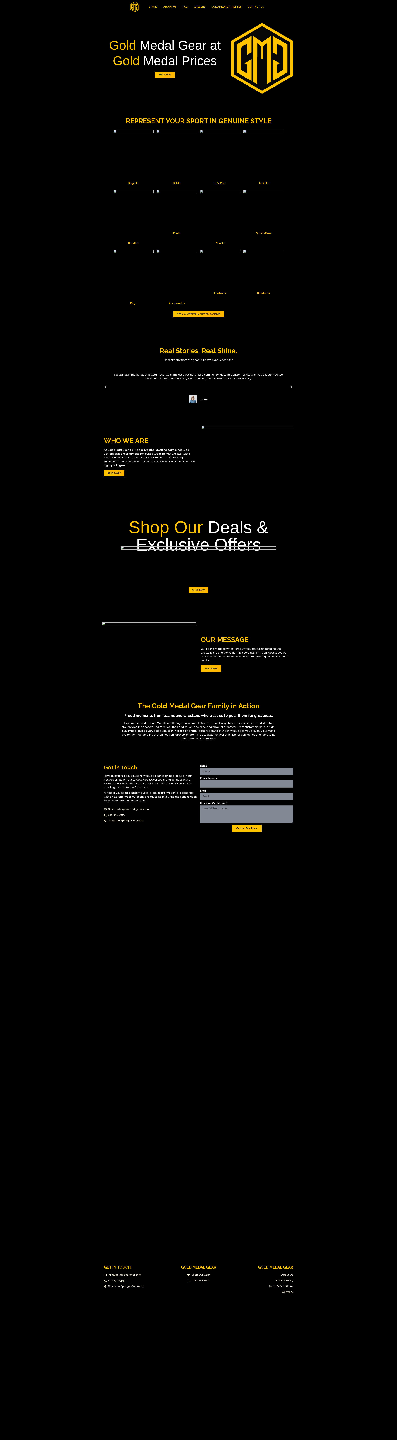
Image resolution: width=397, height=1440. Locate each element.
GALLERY (199, 6)
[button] (105, 386)
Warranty (287, 1291)
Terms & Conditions (280, 1286)
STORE (153, 6)
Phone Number (209, 778)
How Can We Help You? (213, 803)
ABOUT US (169, 6)
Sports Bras (263, 233)
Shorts (220, 243)
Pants (176, 233)
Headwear (263, 293)
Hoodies (133, 243)
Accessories (177, 303)
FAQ (185, 6)
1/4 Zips (220, 183)
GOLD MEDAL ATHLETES (226, 6)
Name (203, 765)
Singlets (133, 183)
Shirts (177, 183)
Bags (133, 303)
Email (203, 790)
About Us (287, 1274)
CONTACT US (256, 6)
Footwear (220, 293)
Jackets (264, 183)
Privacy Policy (284, 1280)
